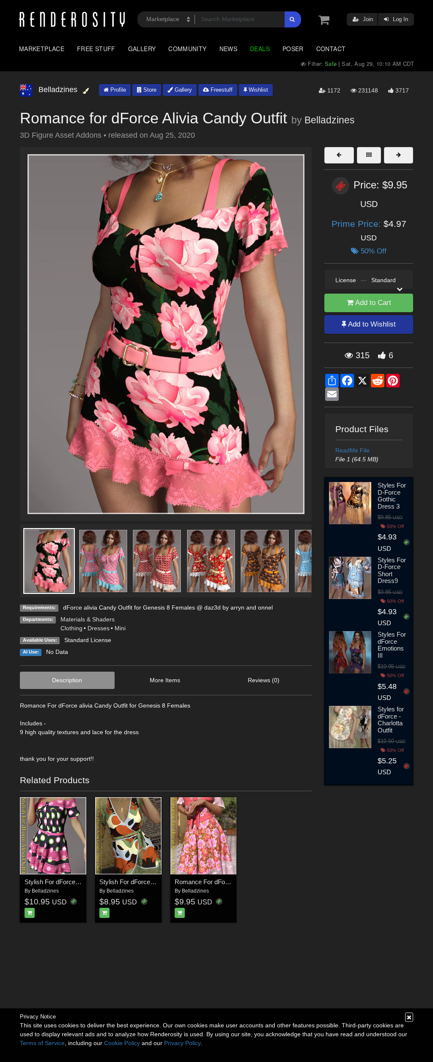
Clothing (71, 628)
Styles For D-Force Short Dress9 (392, 570)
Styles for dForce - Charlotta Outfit (391, 719)
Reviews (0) (264, 680)
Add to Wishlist (371, 324)
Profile (117, 90)
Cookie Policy (122, 1043)
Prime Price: (358, 224)
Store (149, 90)
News (228, 48)
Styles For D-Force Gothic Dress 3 (392, 496)
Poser (293, 48)
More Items (165, 680)
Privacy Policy (182, 1043)
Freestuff (221, 90)
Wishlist (257, 90)
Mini (120, 628)
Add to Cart (372, 303)
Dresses (99, 628)
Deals (260, 48)
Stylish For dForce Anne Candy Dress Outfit (160, 881)
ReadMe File (352, 450)
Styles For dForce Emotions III (392, 645)
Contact (331, 48)
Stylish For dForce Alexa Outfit (67, 881)
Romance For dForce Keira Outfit (220, 881)
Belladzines (329, 119)
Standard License (87, 640)
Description (67, 680)
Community (187, 48)
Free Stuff (96, 48)
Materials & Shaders (87, 619)
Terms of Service (42, 1043)
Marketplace (41, 48)
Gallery (142, 48)
